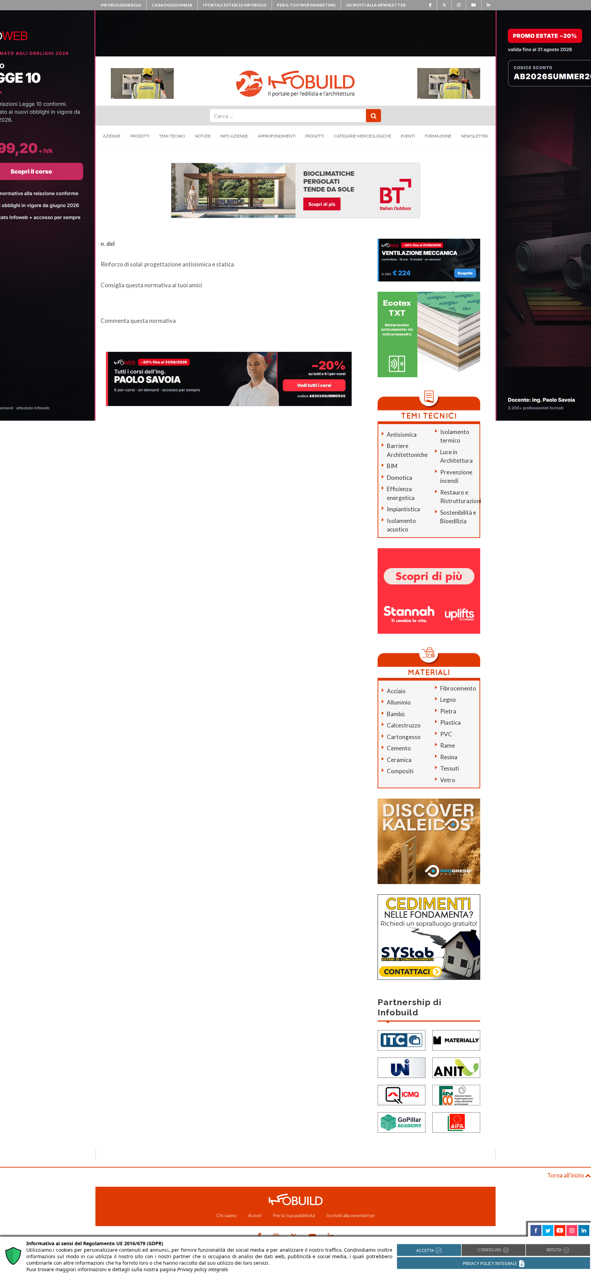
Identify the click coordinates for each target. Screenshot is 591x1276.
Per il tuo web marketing (306, 5)
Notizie (203, 136)
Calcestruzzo (404, 725)
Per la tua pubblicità (294, 1215)
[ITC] (401, 1039)
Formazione (438, 136)
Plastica (450, 722)
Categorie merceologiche (362, 136)
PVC (446, 734)
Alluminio (399, 702)
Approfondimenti (277, 136)
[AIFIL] (456, 1121)
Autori (255, 1215)
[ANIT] (456, 1066)
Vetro (447, 780)
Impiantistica (403, 509)
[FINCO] (456, 1094)
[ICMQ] (401, 1094)
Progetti (314, 136)
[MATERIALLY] (456, 1039)
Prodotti (139, 136)
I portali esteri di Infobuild (234, 5)
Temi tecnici (172, 136)
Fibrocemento (458, 688)
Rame (447, 745)
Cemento (399, 748)
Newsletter (474, 136)
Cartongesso (404, 736)
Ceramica (399, 759)
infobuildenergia (121, 5)
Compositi (400, 771)
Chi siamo (226, 1215)
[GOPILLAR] (401, 1121)
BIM (392, 466)
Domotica (399, 477)
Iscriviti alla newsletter (376, 5)
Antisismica (402, 434)
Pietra (448, 711)
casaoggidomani (172, 5)
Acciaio (396, 691)
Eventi (408, 136)
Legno (448, 699)
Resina (448, 757)
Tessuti (449, 768)
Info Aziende (234, 136)
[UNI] (401, 1066)
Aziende (111, 136)
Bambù (396, 714)
